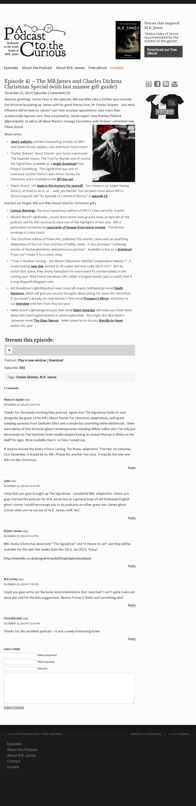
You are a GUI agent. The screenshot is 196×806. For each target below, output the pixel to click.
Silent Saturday (84, 310)
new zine (37, 266)
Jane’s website (22, 141)
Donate (13, 766)
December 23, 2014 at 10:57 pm (22, 404)
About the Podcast (37, 67)
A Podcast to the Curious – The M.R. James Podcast (40, 734)
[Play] (9, 352)
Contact (116, 67)
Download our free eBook (162, 51)
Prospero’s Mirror (96, 298)
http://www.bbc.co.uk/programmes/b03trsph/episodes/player (47, 558)
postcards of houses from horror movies (76, 227)
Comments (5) (60, 93)
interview (22, 303)
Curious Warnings (23, 210)
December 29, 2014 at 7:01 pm (21, 584)
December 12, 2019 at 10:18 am (22, 623)
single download (64, 163)
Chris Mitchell (13, 618)
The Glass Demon (46, 320)
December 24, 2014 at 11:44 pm (22, 486)
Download (56, 360)
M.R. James (48, 377)
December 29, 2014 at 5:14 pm (21, 536)
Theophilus (135, 734)
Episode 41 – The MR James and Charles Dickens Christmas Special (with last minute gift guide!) (63, 84)
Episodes (11, 67)
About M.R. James (70, 67)
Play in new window (32, 360)
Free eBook (97, 67)
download (124, 249)
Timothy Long (155, 734)
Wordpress (184, 734)
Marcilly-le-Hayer (111, 320)
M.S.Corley (10, 579)
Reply (132, 467)
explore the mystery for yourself (60, 185)
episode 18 (99, 196)
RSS (22, 367)
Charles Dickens (27, 377)
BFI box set (65, 179)
